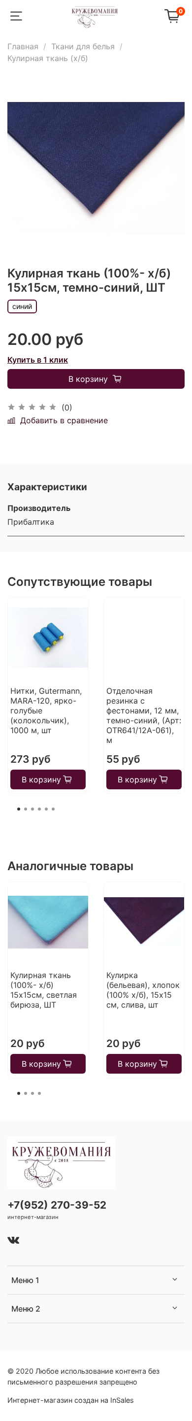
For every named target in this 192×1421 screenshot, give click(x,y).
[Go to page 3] (32, 809)
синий (22, 306)
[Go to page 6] (53, 809)
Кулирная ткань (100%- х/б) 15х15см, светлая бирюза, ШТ (43, 990)
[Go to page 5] (46, 809)
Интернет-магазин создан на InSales (70, 1400)
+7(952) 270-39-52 (56, 1205)
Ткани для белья (83, 46)
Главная (22, 46)
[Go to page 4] (39, 809)
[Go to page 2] (25, 809)
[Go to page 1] (18, 809)
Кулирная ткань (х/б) (47, 58)
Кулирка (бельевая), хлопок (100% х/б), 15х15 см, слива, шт (143, 990)
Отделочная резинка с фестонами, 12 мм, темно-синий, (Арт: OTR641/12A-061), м (143, 715)
